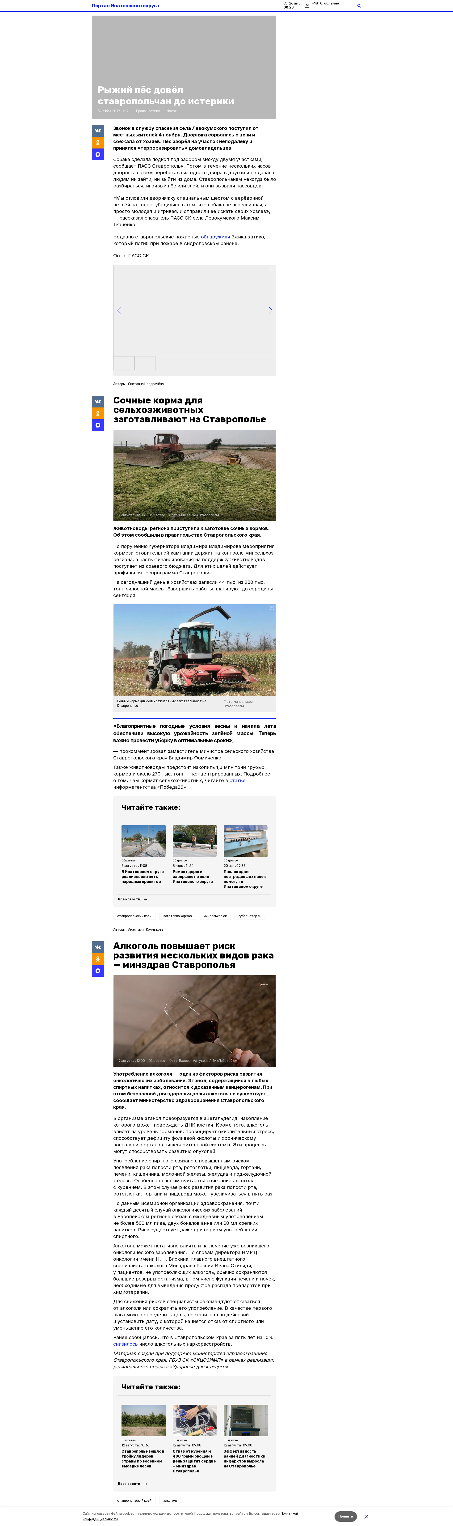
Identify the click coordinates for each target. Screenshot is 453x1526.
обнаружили (215, 237)
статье (238, 780)
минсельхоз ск (215, 916)
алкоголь (170, 1501)
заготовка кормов (177, 916)
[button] (184, 67)
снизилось (125, 1344)
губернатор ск (250, 916)
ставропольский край (134, 916)
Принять (345, 1516)
